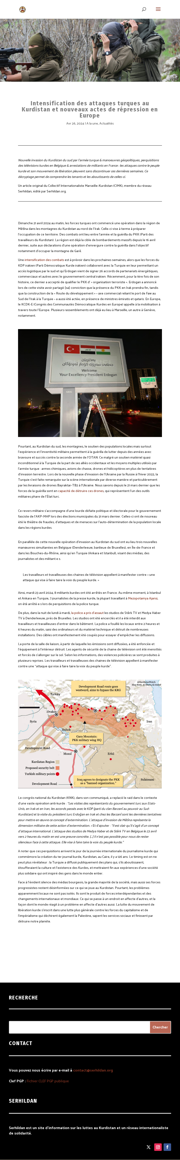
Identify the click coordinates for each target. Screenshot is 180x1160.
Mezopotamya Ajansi (143, 598)
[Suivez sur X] (148, 1147)
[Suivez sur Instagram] (158, 1147)
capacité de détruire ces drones (81, 491)
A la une (92, 123)
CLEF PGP (45, 1081)
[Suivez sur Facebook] (167, 1147)
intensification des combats (44, 260)
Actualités (106, 123)
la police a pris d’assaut (87, 613)
